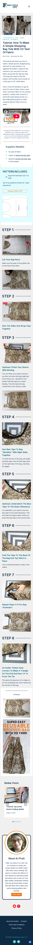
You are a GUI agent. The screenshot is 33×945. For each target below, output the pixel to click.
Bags (17, 38)
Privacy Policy (16, 928)
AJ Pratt (7, 56)
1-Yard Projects (8, 38)
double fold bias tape (23, 159)
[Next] (25, 803)
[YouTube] (18, 941)
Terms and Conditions (16, 925)
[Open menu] (29, 6)
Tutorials (14, 39)
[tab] (14, 821)
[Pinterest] (14, 941)
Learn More (16, 894)
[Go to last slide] (7, 803)
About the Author (12, 921)
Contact (24, 921)
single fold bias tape (22, 155)
